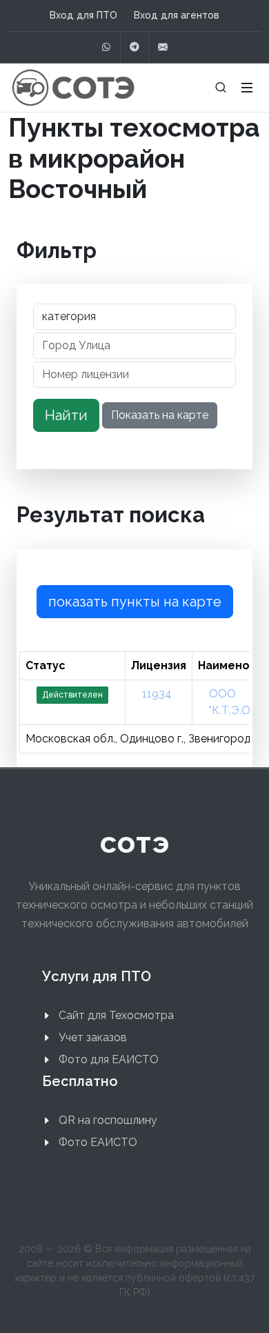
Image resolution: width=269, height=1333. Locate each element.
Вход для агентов (176, 15)
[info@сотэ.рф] (163, 47)
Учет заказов (93, 1037)
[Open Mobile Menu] (246, 87)
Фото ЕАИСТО (98, 1142)
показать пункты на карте (134, 601)
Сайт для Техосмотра (116, 1015)
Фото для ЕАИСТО (109, 1059)
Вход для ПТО (83, 15)
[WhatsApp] (106, 47)
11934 (157, 693)
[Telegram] (134, 47)
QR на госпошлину (108, 1120)
